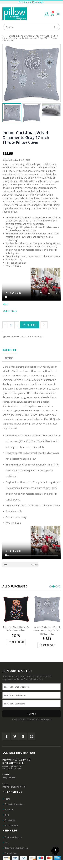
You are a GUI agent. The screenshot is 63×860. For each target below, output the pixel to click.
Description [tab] (9, 349)
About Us (9, 809)
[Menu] (58, 14)
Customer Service (13, 837)
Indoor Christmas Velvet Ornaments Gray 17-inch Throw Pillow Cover (25, 137)
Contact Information (14, 804)
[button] (50, 586)
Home (3, 36)
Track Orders (11, 853)
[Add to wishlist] (44, 324)
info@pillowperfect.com (14, 786)
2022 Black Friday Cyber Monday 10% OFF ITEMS (32, 35)
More (5, 304)
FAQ (6, 842)
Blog (7, 814)
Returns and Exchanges (16, 847)
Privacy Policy (11, 825)
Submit (31, 713)
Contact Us (10, 820)
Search (55, 27)
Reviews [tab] (9, 358)
